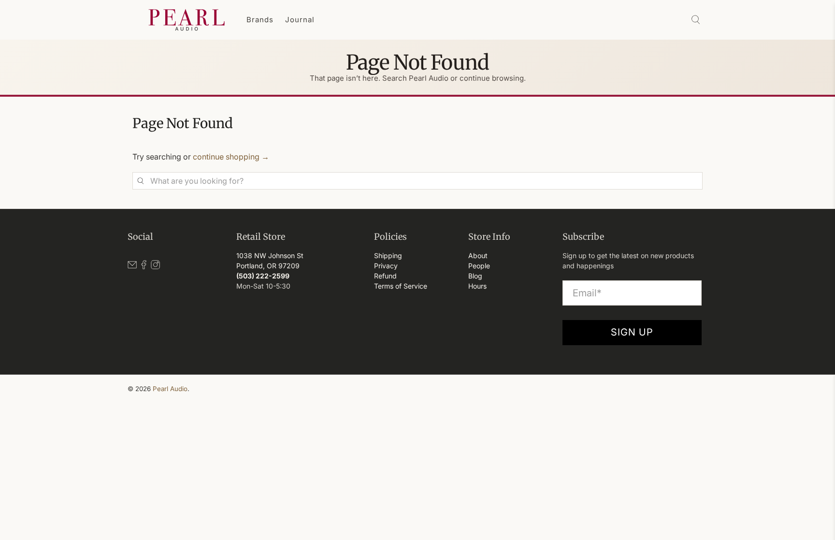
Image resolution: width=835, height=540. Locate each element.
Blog (475, 276)
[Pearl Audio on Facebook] (143, 267)
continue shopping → (231, 156)
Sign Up (632, 332)
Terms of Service (400, 286)
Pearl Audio (170, 389)
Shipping (388, 255)
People (479, 266)
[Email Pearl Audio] (132, 267)
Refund (385, 276)
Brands (260, 19)
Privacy (386, 266)
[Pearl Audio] (186, 20)
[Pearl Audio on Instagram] (155, 267)
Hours (477, 286)
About (478, 255)
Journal (300, 19)
